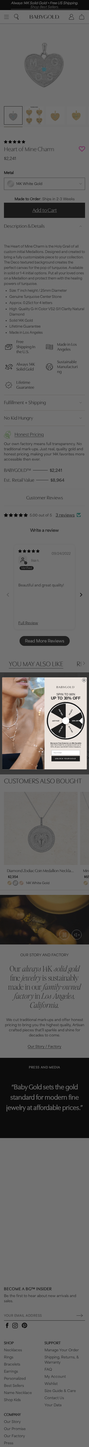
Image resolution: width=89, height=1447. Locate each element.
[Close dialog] (84, 680)
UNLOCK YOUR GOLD (65, 758)
